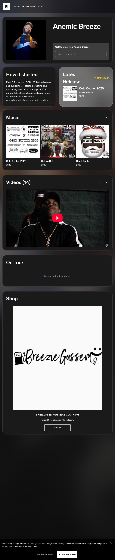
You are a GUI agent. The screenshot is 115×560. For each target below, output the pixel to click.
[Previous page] (99, 117)
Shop (57, 427)
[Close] (110, 543)
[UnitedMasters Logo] (6, 6)
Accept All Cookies (67, 554)
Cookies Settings (45, 554)
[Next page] (106, 117)
